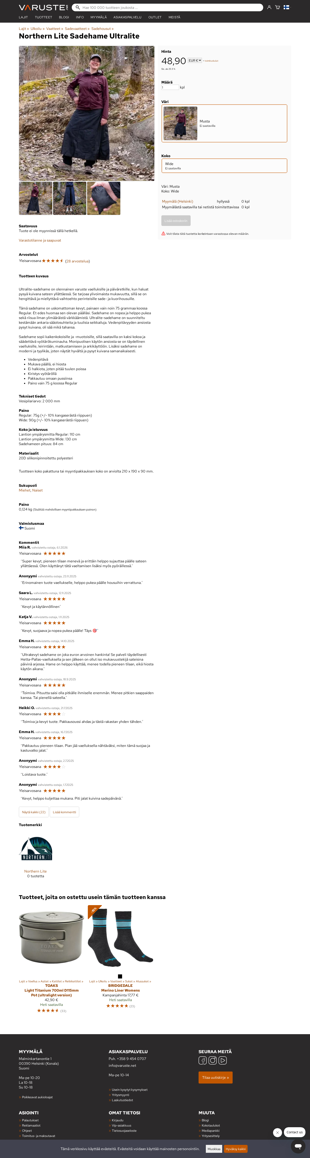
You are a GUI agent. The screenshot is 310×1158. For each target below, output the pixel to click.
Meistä (174, 17)
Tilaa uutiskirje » (215, 1077)
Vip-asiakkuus (121, 1125)
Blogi (205, 1120)
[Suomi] (287, 7)
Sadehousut (102, 28)
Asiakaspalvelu (127, 17)
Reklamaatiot (31, 1125)
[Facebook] (203, 1061)
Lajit (23, 17)
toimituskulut (211, 60)
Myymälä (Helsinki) (177, 201)
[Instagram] (213, 1061)
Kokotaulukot (211, 1125)
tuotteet (43, 17)
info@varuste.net (122, 1065)
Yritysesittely (211, 1136)
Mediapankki (210, 1130)
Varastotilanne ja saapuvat (40, 240)
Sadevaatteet (77, 28)
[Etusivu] (43, 7)
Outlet (155, 17)
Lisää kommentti (64, 812)
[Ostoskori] (277, 7)
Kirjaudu (117, 1120)
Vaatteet (54, 28)
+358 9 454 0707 (131, 1058)
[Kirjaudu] (269, 7)
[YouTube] (223, 1061)
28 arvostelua (77, 261)
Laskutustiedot (122, 1100)
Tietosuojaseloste (124, 1130)
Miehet (24, 490)
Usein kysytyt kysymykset (130, 1089)
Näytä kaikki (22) (34, 812)
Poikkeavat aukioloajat (37, 1097)
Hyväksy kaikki (236, 1149)
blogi (64, 17)
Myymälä (99, 17)
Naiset (37, 490)
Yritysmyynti (120, 1095)
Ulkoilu (37, 28)
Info (80, 17)
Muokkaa (214, 1149)
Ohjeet (27, 1130)
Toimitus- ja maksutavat (38, 1136)
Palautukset (30, 1120)
